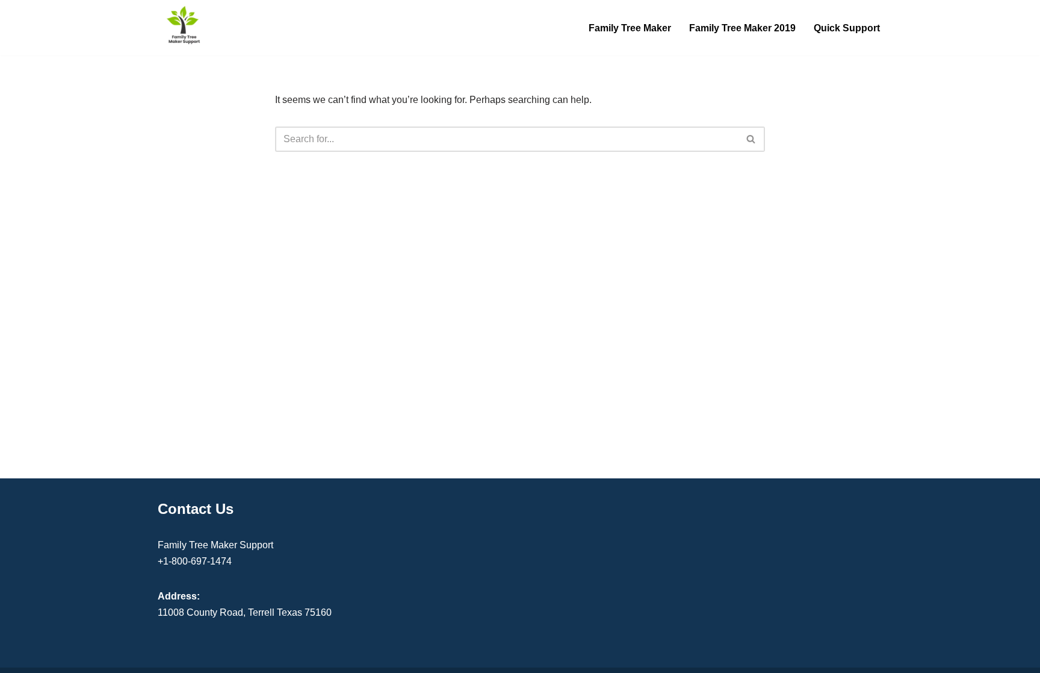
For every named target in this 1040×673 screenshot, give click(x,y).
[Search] (751, 139)
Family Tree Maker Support (215, 545)
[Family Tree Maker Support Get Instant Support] (184, 24)
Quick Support (847, 28)
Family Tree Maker (630, 28)
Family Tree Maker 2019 (742, 28)
